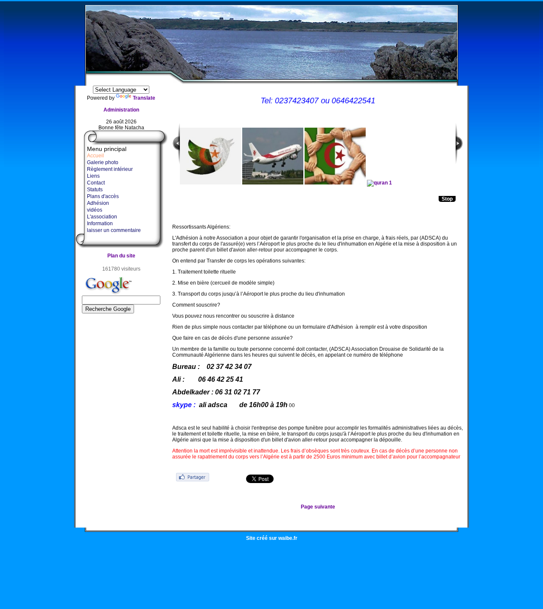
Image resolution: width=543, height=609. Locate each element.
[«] (176, 149)
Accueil (95, 156)
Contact (96, 183)
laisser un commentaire (114, 230)
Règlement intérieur (110, 169)
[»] (459, 149)
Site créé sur (271, 538)
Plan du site (121, 256)
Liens (93, 176)
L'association (102, 217)
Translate (144, 98)
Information (100, 223)
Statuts (95, 190)
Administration (121, 110)
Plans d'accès (103, 196)
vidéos (94, 210)
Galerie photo (102, 162)
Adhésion (98, 203)
